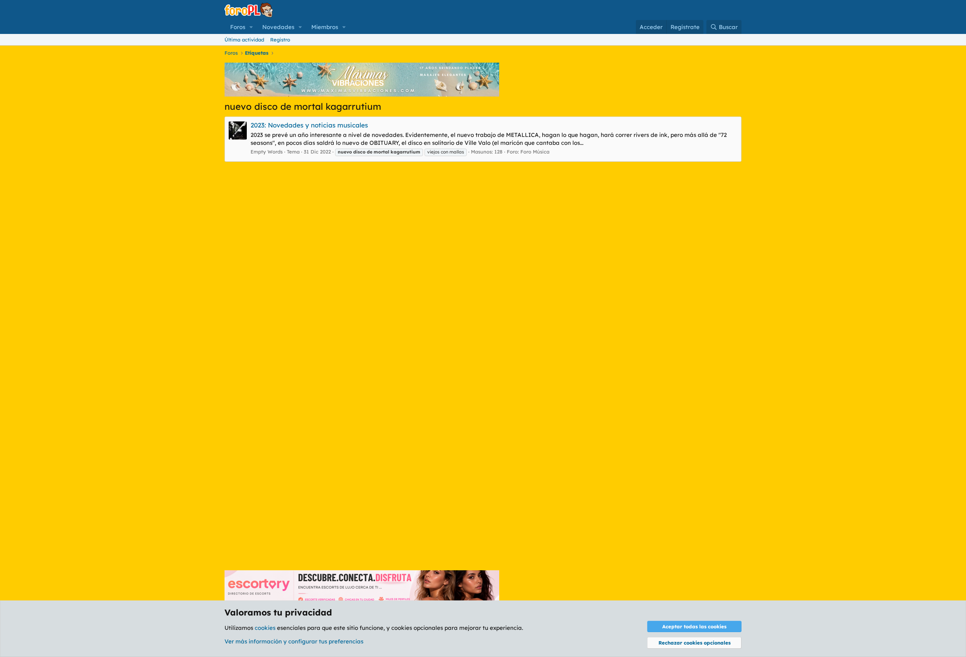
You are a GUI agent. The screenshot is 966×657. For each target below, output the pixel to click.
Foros (237, 27)
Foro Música (534, 152)
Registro (280, 40)
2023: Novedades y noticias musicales (309, 125)
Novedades (278, 27)
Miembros (324, 27)
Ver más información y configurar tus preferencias (294, 641)
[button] (251, 27)
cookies (265, 627)
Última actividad (244, 40)
